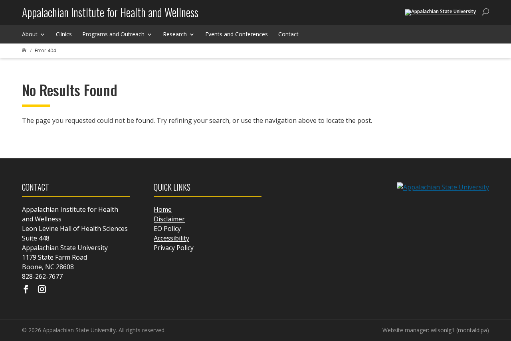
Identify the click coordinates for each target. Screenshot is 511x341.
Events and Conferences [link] (236, 34)
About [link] (30, 34)
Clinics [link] (64, 34)
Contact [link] (288, 34)
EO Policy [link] (167, 228)
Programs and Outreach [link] (113, 34)
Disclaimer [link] (169, 219)
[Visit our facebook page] (26, 290)
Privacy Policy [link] (174, 247)
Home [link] (163, 209)
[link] (110, 15)
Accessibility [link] (171, 238)
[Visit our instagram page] (42, 290)
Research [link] (175, 34)
